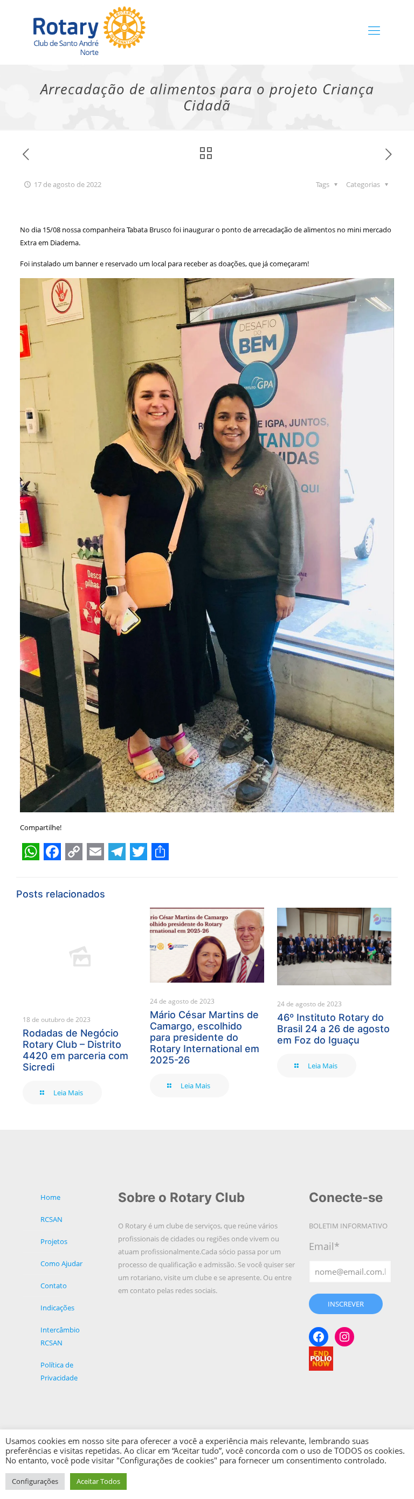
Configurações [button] (35, 1481)
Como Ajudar (61, 1263)
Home (50, 1197)
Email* (324, 1246)
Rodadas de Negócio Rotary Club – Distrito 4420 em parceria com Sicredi (75, 1050)
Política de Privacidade (59, 1371)
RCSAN (51, 1219)
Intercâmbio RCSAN (60, 1336)
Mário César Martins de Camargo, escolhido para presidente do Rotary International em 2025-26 (204, 1037)
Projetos (53, 1241)
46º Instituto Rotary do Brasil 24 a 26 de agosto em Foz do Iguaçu (333, 1029)
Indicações (57, 1308)
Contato (53, 1285)
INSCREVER (346, 1304)
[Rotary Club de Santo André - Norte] (89, 29)
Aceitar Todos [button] (98, 1481)
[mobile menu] (374, 29)
